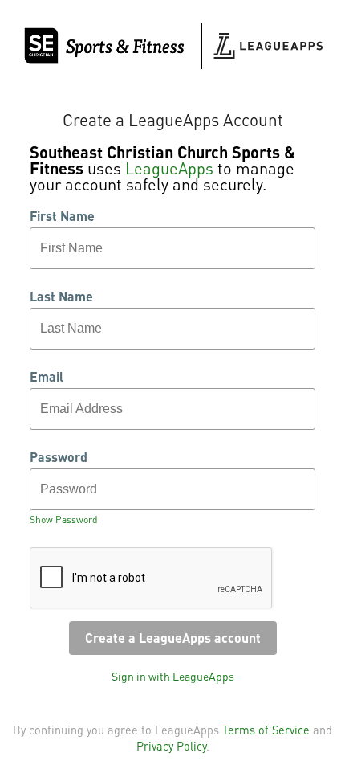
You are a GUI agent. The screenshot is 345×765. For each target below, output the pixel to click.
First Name (62, 216)
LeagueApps (169, 168)
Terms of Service (266, 729)
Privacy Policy (171, 745)
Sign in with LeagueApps (173, 676)
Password (58, 457)
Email (46, 377)
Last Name (61, 296)
